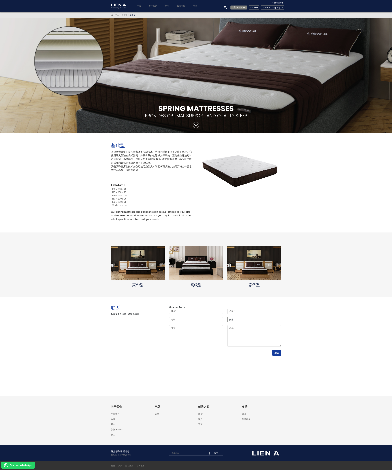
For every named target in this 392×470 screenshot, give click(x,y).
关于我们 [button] (153, 6)
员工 (113, 434)
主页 (139, 6)
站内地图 (141, 465)
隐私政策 (129, 465)
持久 (113, 424)
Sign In (241, 7)
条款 (120, 465)
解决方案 (181, 6)
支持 (113, 465)
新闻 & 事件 (117, 429)
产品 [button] (167, 6)
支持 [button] (195, 6)
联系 (244, 414)
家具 (200, 419)
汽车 (200, 424)
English (254, 7)
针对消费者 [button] (278, 2)
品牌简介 (115, 414)
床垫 (157, 414)
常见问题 (246, 419)
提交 (216, 453)
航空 (200, 414)
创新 (113, 419)
